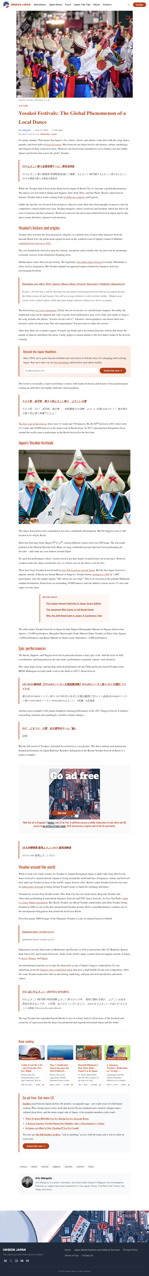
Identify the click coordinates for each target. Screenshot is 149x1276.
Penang (32, 958)
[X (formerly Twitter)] (10, 1260)
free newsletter (61, 362)
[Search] (128, 4)
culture (23, 1166)
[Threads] (16, 1260)
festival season (53, 144)
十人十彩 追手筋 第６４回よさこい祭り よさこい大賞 (54, 401)
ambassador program (32, 886)
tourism (80, 1166)
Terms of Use (71, 1255)
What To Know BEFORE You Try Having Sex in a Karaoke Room (57, 1118)
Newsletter (40, 4)
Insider (139, 4)
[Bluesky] (5, 1260)
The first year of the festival (33, 423)
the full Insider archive (48, 1134)
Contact (107, 4)
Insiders (51, 822)
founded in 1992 (101, 574)
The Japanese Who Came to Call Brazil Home (70, 609)
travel (90, 1166)
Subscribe (45, 134)
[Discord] (27, 1260)
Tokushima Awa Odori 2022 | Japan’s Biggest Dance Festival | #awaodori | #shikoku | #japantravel (73, 284)
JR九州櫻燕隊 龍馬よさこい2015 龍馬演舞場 (46, 847)
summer (68, 1166)
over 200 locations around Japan (78, 570)
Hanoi (44, 958)
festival (45, 1166)
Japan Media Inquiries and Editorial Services (97, 1249)
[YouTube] (21, 1260)
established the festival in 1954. (35, 243)
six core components (46, 310)
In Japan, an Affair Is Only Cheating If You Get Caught (52, 1128)
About (96, 4)
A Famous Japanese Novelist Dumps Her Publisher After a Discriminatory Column (65, 1123)
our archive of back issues (54, 826)
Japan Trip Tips (82, 4)
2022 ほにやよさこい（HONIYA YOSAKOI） (46, 991)
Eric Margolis (25, 130)
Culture (23, 106)
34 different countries (74, 197)
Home (68, 1249)
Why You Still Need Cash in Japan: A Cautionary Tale (74, 615)
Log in (54, 134)
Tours (68, 4)
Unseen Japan (14, 1249)
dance (34, 1166)
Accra (24, 958)
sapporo (56, 1166)
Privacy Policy (130, 1249)
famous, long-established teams (56, 969)
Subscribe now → (113, 370)
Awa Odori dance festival (89, 262)
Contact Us (87, 1255)
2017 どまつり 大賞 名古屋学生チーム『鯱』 (49, 728)
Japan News (55, 4)
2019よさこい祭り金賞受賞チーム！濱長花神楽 (48, 166)
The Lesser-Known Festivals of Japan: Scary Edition (73, 603)
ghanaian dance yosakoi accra (38, 931)
